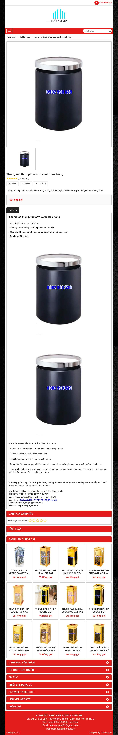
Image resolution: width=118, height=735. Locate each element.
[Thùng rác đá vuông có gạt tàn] (19, 556)
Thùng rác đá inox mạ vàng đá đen (72, 571)
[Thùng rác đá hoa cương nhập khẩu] (99, 556)
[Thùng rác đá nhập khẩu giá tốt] (46, 556)
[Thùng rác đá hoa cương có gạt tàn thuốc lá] (72, 595)
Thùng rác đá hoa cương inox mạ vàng (19, 612)
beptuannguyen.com (28, 505)
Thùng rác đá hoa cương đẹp (99, 610)
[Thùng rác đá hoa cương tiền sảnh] (19, 634)
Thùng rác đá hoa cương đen (45, 610)
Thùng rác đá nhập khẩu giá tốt (46, 571)
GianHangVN (106, 733)
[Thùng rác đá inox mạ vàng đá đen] (72, 556)
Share (13, 184)
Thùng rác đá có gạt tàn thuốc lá (99, 649)
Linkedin (41, 184)
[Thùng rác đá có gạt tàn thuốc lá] (99, 634)
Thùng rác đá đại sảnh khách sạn (46, 649)
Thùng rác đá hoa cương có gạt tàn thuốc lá (72, 612)
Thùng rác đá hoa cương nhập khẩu (99, 571)
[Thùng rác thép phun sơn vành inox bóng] (59, 94)
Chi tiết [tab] (13, 210)
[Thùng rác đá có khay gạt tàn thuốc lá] (72, 634)
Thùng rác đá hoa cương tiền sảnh (19, 649)
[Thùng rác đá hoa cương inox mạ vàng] (19, 595)
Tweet (27, 184)
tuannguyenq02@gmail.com (29, 503)
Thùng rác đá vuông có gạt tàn (19, 571)
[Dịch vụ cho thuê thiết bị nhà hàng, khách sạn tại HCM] (59, 27)
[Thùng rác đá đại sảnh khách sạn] (46, 634)
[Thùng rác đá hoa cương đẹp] (99, 595)
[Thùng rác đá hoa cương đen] (46, 595)
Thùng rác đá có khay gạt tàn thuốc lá (72, 650)
